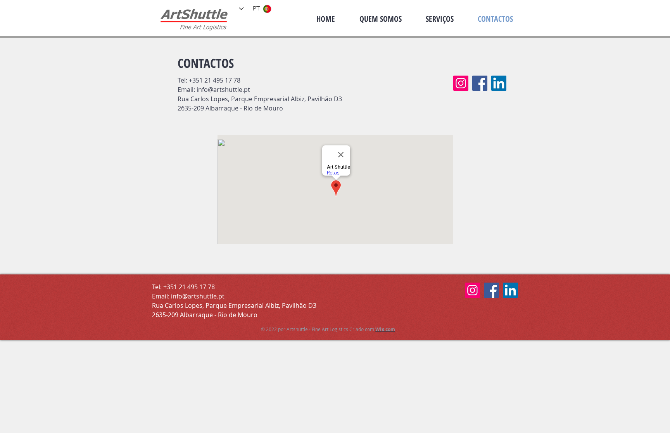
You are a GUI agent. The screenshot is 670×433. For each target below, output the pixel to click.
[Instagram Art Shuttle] (460, 83)
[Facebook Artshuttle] (479, 83)
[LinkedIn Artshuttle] (498, 83)
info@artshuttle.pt (223, 89)
